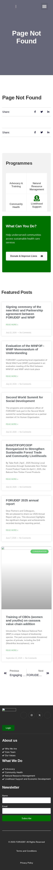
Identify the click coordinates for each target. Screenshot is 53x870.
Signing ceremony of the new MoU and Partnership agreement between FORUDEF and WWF (24, 312)
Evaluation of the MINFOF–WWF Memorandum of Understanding (25, 349)
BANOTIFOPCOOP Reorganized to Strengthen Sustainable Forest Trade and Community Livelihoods (26, 450)
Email (4, 806)
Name (5, 795)
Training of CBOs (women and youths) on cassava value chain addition (24, 620)
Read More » (12, 325)
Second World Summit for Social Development (24, 399)
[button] (44, 6)
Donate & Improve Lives (23, 256)
